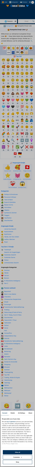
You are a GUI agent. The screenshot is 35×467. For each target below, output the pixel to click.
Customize (16, 457)
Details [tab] (13, 413)
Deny (17, 462)
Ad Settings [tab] (21, 413)
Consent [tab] (4, 413)
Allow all (17, 452)
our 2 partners (11, 421)
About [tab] (30, 413)
